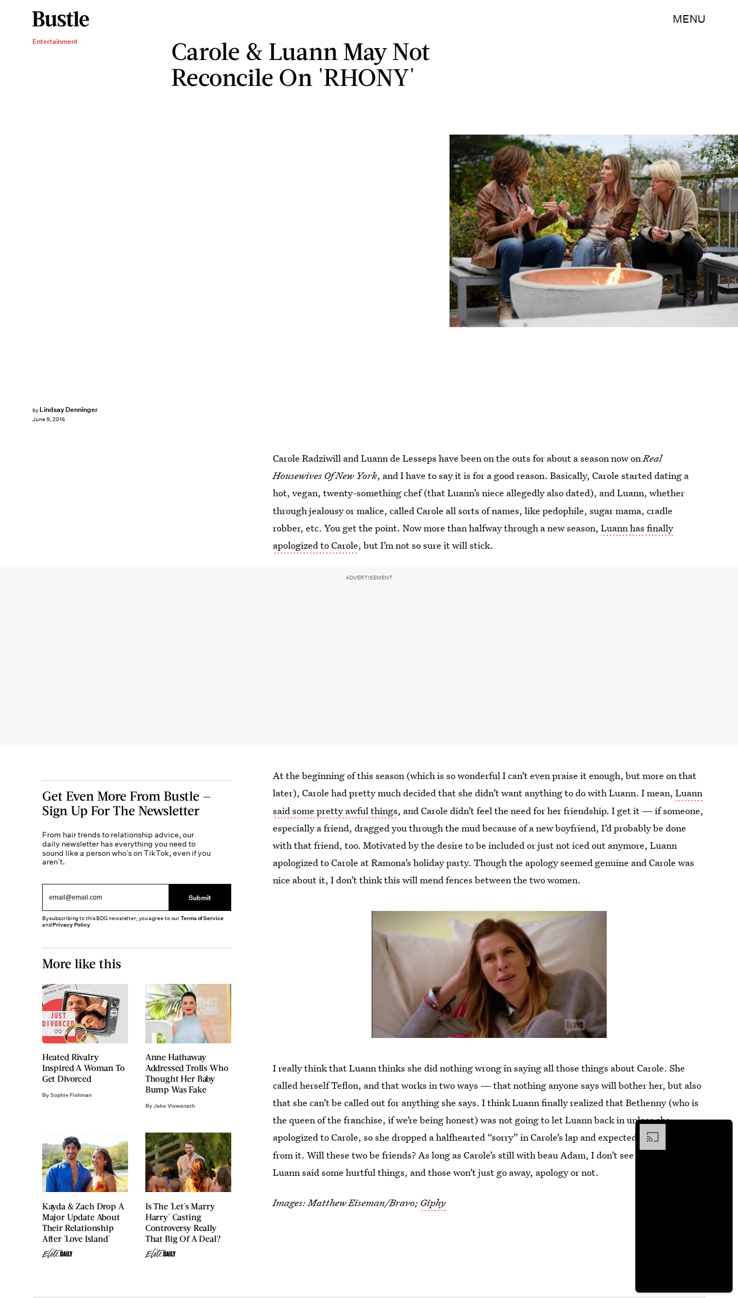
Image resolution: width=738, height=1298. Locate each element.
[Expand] (647, 1129)
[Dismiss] (720, 1129)
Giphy (433, 1202)
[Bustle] (60, 19)
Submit (200, 897)
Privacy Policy (71, 924)
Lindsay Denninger (68, 409)
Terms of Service (201, 918)
